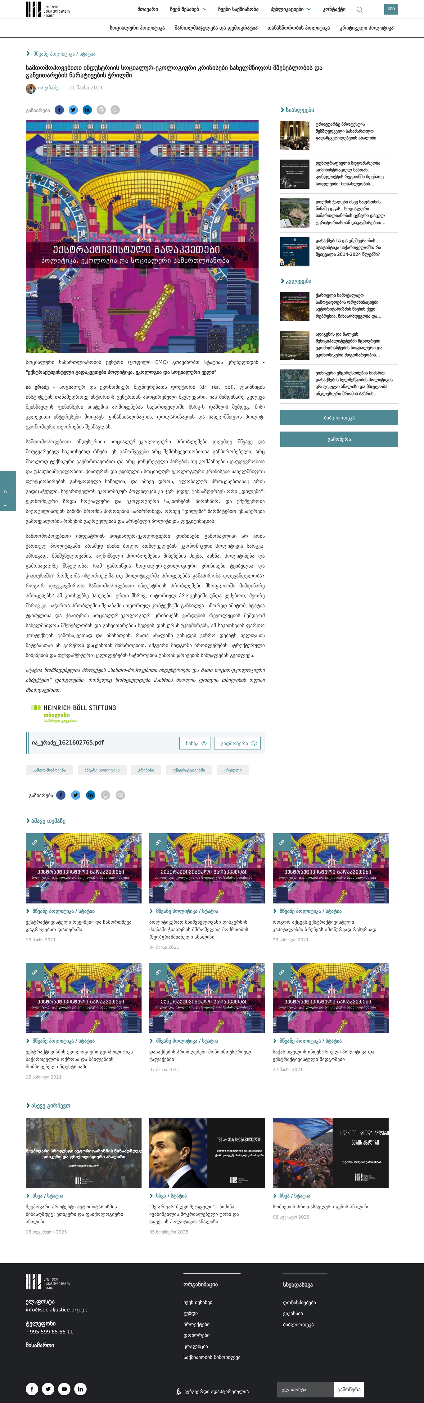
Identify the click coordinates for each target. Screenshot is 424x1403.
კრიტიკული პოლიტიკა (367, 28)
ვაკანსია (293, 1314)
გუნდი (190, 1313)
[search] (360, 9)
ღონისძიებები (299, 1303)
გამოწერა (339, 439)
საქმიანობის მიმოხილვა (212, 1357)
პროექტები (196, 1324)
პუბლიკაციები (287, 9)
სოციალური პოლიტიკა (137, 28)
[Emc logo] (41, 9)
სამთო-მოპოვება (49, 770)
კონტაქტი (334, 9)
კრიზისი (146, 770)
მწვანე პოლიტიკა (54, 54)
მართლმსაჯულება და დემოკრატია (216, 28)
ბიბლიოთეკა (339, 418)
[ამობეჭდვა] (101, 110)
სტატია (87, 54)
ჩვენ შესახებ (184, 9)
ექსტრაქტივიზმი (189, 770)
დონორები (196, 1335)
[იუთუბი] (64, 1389)
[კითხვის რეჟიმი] (115, 110)
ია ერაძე (49, 88)
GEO (391, 9)
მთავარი (148, 9)
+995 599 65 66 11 (49, 1332)
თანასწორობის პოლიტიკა (299, 28)
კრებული (232, 770)
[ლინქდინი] (87, 110)
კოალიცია (195, 1346)
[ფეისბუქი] (59, 110)
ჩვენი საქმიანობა (238, 9)
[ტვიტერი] (73, 110)
